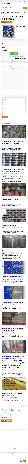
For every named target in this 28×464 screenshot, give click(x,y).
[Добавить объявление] (21, 1)
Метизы (23, 12)
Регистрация (5, 114)
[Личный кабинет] (26, 1)
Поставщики (9, 21)
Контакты (14, 451)
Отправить (5, 117)
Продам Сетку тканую (7, 146)
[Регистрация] (24, 1)
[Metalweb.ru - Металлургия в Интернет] (5, 3)
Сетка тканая (7, 13)
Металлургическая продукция (16, 12)
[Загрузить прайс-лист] (23, 1)
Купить (3, 21)
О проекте (14, 448)
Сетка (2, 13)
